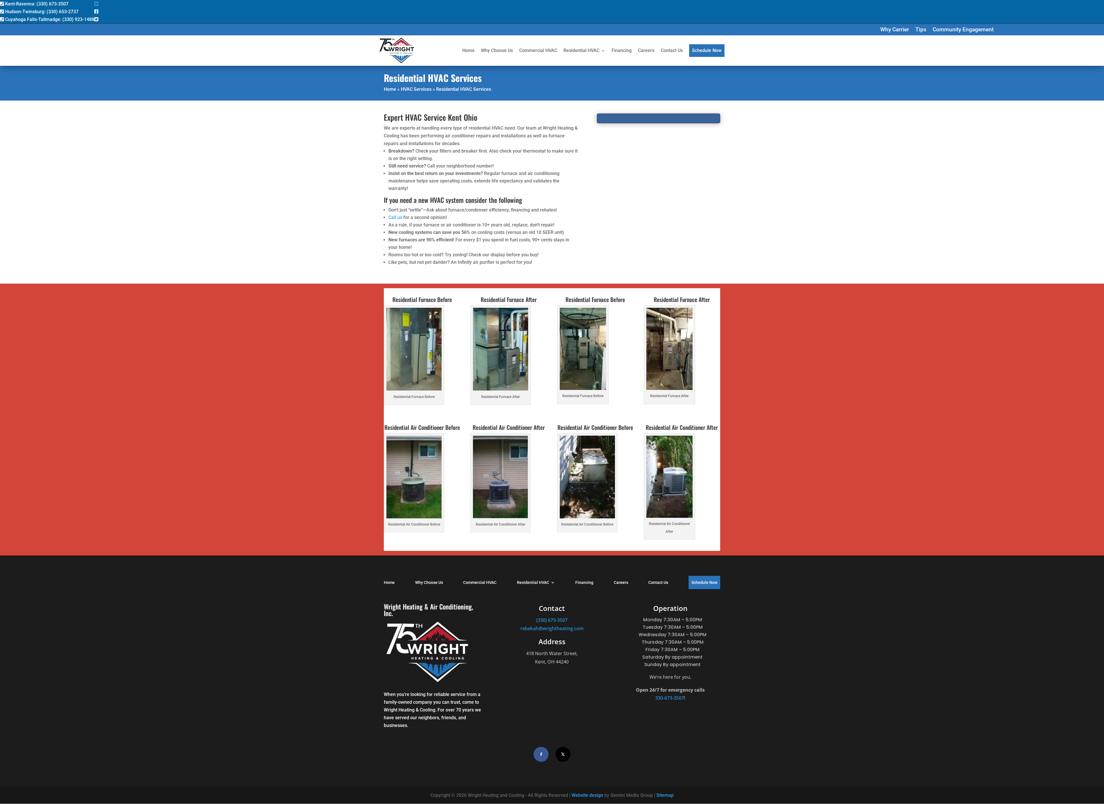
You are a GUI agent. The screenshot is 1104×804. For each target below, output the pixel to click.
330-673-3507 (669, 698)
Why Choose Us (497, 50)
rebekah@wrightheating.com (552, 628)
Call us (395, 217)
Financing (622, 50)
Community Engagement (963, 30)
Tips (920, 30)
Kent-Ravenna (36, 4)
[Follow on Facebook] (541, 754)
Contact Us (672, 50)
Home (468, 50)
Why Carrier (894, 30)
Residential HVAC (581, 50)
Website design (587, 795)
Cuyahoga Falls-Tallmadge (49, 19)
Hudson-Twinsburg (41, 11)
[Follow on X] (562, 754)
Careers (646, 50)
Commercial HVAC (538, 50)
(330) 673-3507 (552, 620)
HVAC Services (416, 89)
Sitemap (665, 795)
